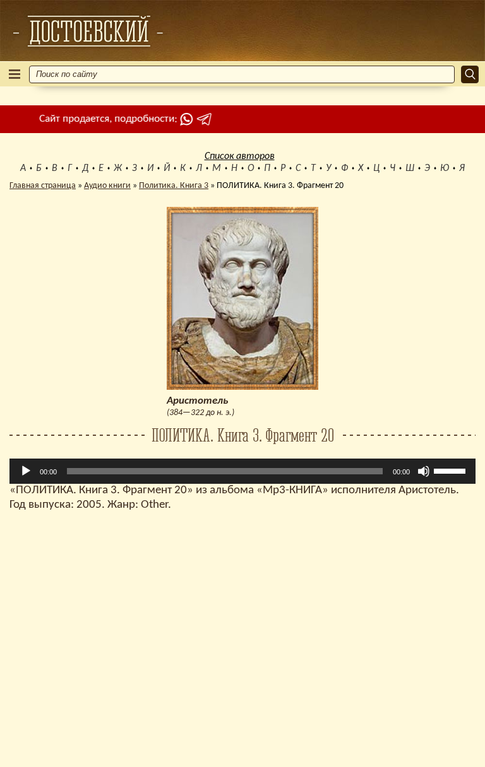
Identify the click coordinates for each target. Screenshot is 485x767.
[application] (242, 471)
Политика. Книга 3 (173, 185)
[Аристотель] (87, 31)
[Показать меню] (14, 74)
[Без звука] (423, 471)
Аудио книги (107, 185)
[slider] (451, 470)
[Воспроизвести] (26, 471)
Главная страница (42, 185)
